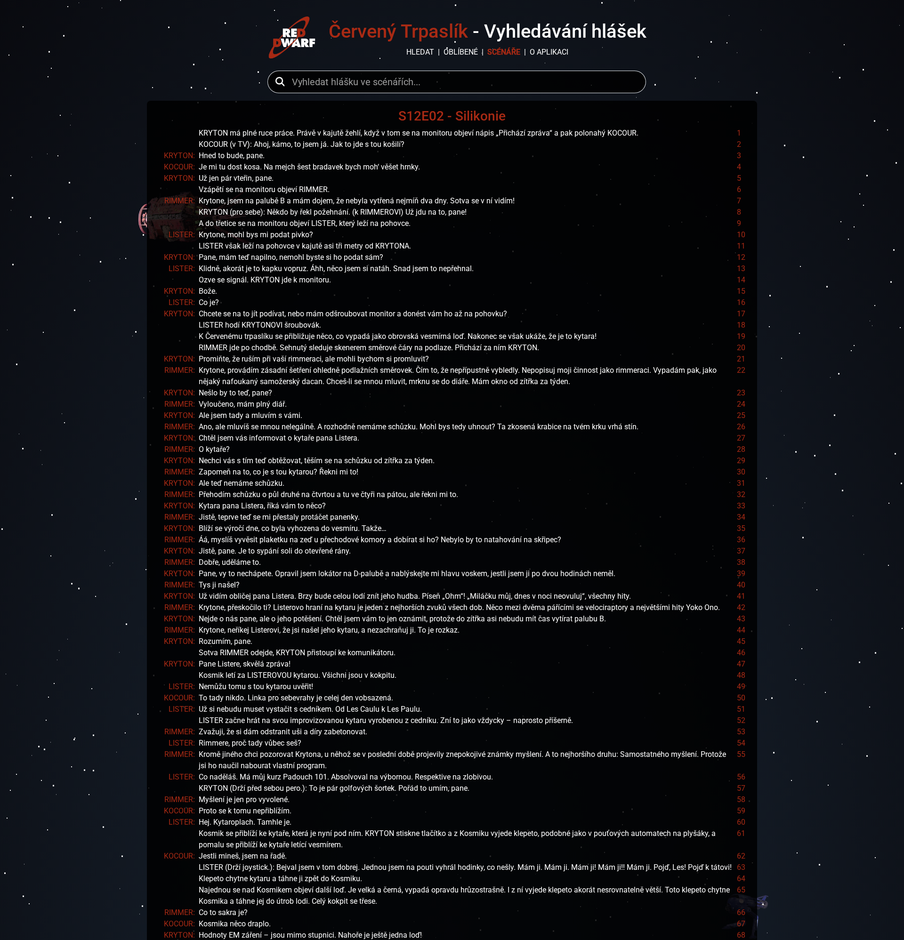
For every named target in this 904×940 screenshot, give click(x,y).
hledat (420, 52)
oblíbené (461, 52)
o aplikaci (549, 52)
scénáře (503, 52)
